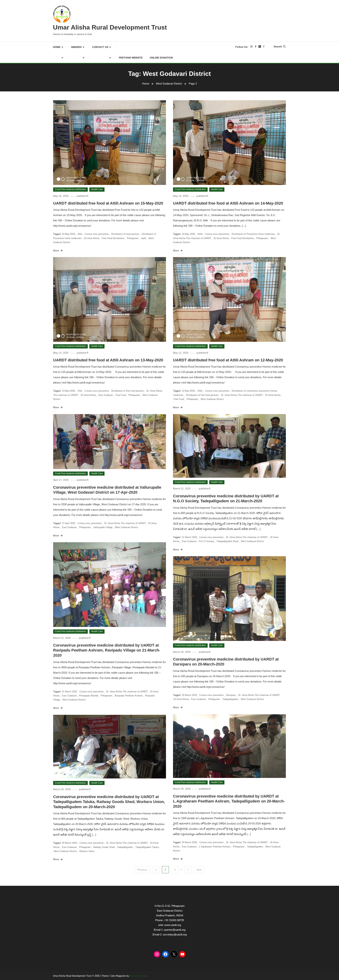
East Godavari (105, 395)
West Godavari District (212, 399)
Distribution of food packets (125, 234)
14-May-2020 (188, 234)
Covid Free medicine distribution (70, 189)
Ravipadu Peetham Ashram (129, 695)
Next (199, 869)
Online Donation (161, 57)
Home (56, 47)
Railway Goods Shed (104, 847)
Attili (80, 234)
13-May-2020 (68, 390)
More (56, 250)
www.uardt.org (172, 924)
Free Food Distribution (113, 238)
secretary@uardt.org (175, 934)
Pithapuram (132, 238)
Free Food (120, 395)
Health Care (97, 189)
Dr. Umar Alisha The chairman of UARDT (242, 395)
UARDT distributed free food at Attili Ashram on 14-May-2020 (228, 203)
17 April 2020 (68, 523)
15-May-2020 (68, 234)
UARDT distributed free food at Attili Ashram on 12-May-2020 (228, 360)
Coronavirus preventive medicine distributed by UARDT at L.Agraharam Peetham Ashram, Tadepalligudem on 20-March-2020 (229, 801)
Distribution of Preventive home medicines (253, 234)
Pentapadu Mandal (88, 695)
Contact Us (100, 47)
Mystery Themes (138, 976)
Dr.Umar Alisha (91, 238)
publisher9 (82, 195)
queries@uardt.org (174, 929)
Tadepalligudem (230, 699)
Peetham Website (131, 57)
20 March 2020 (189, 695)
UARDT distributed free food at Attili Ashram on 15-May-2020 (108, 203)
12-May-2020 (188, 390)
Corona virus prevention (97, 234)
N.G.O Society (206, 541)
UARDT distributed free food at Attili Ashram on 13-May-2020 (108, 360)
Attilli (200, 234)
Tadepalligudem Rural (227, 541)
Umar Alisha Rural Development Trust (110, 27)
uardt (143, 238)
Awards (76, 47)
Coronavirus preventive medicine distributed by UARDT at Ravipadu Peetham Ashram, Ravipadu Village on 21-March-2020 (106, 650)
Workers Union (86, 851)
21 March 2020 (189, 537)
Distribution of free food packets (127, 390)
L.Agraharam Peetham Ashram (214, 846)
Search (278, 46)
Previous (142, 869)
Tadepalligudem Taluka (147, 847)
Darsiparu (231, 695)
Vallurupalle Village (102, 527)
